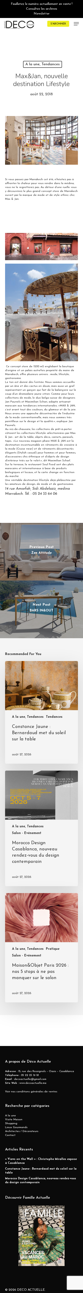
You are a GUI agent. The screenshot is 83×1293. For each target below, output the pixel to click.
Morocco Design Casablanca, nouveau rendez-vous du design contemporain (40, 1180)
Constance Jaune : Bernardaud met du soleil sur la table (41, 1171)
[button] (76, 23)
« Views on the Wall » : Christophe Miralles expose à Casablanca (41, 1161)
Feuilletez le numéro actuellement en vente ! (41, 4)
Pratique (52, 949)
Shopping (11, 1123)
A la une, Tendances (42, 64)
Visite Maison (13, 1119)
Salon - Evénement (26, 833)
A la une (10, 1115)
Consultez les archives (41, 9)
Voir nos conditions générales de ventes (31, 1091)
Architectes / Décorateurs (21, 1131)
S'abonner (58, 23)
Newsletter (42, 13)
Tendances (54, 717)
